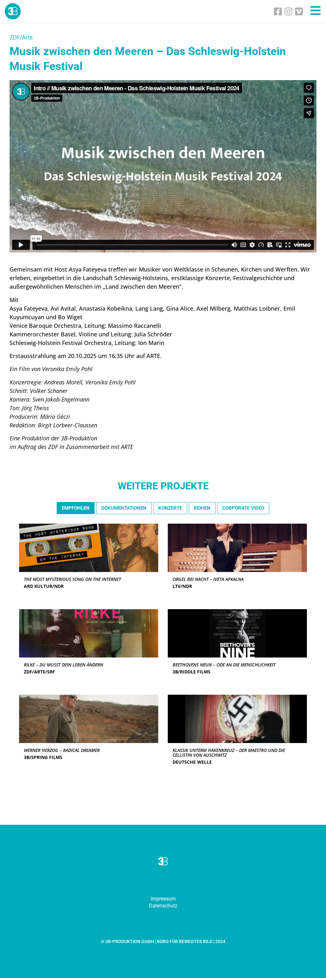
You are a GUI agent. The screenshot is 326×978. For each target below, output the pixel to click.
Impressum (163, 899)
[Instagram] (288, 11)
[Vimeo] (298, 11)
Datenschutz (163, 906)
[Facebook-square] (277, 11)
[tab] (76, 508)
